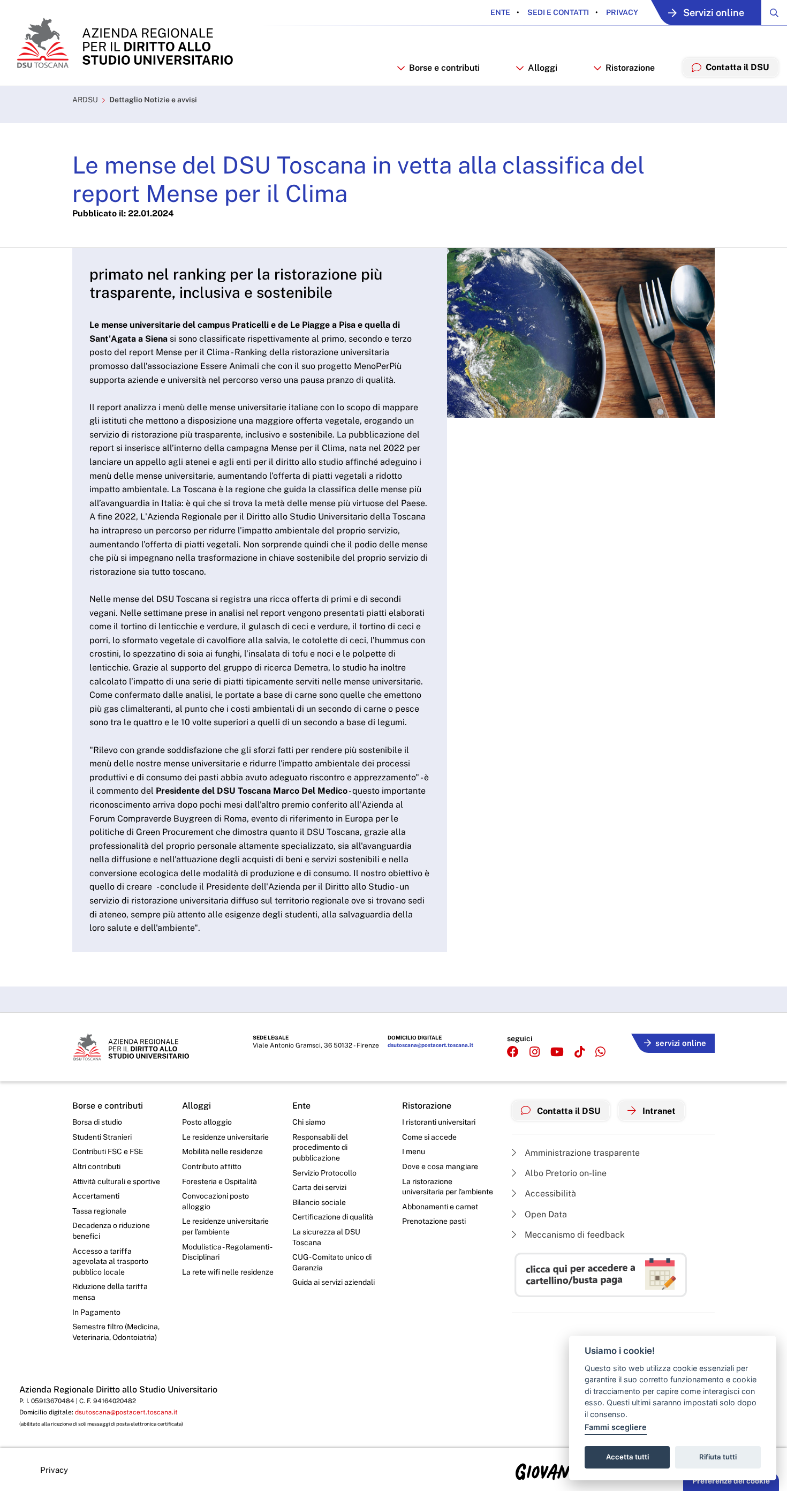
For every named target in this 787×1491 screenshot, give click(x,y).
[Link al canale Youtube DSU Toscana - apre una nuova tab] (557, 1052)
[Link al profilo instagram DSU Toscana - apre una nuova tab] (534, 1052)
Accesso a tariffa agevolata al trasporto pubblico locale (110, 1261)
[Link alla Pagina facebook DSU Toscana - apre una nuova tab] (513, 1052)
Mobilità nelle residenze (222, 1151)
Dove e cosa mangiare (440, 1166)
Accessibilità (549, 1193)
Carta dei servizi (319, 1187)
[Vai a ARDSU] (124, 43)
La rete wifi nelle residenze (228, 1272)
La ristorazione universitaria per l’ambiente (447, 1186)
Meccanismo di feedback (574, 1235)
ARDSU (85, 99)
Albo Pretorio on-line (565, 1173)
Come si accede (429, 1137)
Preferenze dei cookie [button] (731, 1481)
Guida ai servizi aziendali (333, 1282)
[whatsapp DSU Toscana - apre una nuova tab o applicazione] (600, 1052)
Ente (500, 12)
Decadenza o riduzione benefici (111, 1230)
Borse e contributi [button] (444, 68)
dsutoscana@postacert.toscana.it (430, 1045)
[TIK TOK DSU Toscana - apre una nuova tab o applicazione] (579, 1052)
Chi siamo (309, 1122)
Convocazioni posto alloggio (215, 1201)
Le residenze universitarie (225, 1137)
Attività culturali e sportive (116, 1181)
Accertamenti (95, 1196)
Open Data (545, 1214)
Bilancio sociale (319, 1202)
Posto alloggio (207, 1122)
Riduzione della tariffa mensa (110, 1291)
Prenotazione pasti (434, 1221)
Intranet (658, 1111)
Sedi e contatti (557, 12)
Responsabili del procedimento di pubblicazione (320, 1147)
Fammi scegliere (616, 1427)
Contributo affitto (211, 1166)
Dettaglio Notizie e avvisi (153, 99)
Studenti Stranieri (102, 1137)
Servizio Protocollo (324, 1173)
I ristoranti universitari (438, 1122)
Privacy (621, 12)
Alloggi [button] (542, 68)
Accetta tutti (627, 1456)
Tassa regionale (99, 1211)
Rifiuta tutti (718, 1456)
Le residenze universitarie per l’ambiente (225, 1226)
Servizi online (713, 12)
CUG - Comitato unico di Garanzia (332, 1262)
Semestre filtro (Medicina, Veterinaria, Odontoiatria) (116, 1332)
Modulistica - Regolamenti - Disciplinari (226, 1252)
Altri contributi (96, 1166)
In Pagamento (96, 1312)
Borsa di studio (97, 1122)
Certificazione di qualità (332, 1217)
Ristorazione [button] (630, 68)
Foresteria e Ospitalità (219, 1181)
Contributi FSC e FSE (107, 1151)
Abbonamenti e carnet (440, 1206)
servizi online (680, 1043)
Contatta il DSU (568, 1111)
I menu (413, 1151)
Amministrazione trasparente (581, 1153)
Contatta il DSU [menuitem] (737, 67)
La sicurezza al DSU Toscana (326, 1237)
